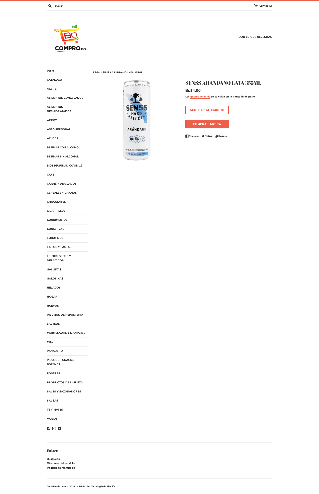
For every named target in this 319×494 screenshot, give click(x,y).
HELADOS (54, 287)
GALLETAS (54, 269)
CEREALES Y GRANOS (62, 192)
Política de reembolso (61, 467)
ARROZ (52, 120)
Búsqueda (53, 459)
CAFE (50, 174)
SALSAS (52, 400)
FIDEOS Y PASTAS (59, 247)
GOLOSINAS (55, 278)
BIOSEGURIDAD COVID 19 (64, 165)
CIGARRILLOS (56, 210)
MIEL (50, 342)
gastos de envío (200, 96)
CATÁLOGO (54, 79)
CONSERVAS (55, 229)
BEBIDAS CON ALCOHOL (63, 147)
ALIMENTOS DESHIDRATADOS (59, 109)
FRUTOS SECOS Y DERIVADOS (59, 258)
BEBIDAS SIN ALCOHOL (63, 156)
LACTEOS (53, 323)
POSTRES (53, 373)
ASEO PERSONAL (59, 129)
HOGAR (52, 296)
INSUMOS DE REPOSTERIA (65, 314)
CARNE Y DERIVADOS (62, 183)
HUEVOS (53, 305)
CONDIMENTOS (57, 220)
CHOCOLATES (56, 201)
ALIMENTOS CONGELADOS (65, 98)
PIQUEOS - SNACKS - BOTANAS (61, 362)
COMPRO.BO (83, 486)
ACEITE (51, 88)
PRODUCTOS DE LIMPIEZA (65, 382)
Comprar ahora (207, 124)
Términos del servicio (61, 463)
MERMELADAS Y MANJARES (66, 333)
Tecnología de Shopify (103, 486)
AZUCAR (53, 138)
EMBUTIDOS (55, 238)
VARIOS (52, 418)
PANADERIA (55, 351)
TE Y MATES (55, 409)
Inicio (50, 70)
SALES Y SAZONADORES (64, 391)
